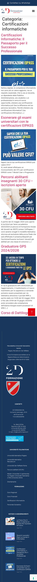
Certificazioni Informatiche (16, 501)
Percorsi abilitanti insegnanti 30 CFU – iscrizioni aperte (17, 181)
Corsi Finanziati (12, 496)
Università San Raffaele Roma (17, 466)
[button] (33, 11)
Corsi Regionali (12, 492)
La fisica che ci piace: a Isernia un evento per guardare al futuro (24, 522)
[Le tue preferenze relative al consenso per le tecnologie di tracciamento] (33, 578)
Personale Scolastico (14, 505)
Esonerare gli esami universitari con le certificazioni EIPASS (17, 121)
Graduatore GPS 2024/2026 (13, 248)
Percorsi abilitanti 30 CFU (15, 470)
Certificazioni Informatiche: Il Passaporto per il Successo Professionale (14, 43)
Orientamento (11, 482)
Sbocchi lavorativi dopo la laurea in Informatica (23, 537)
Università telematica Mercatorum (14, 461)
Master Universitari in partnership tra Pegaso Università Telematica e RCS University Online (18, 476)
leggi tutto (19, 528)
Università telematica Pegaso (17, 455)
